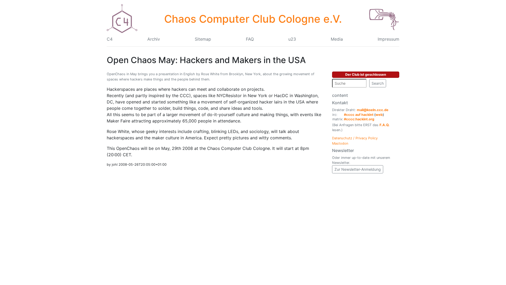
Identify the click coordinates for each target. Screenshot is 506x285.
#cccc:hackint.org (359, 119)
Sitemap (203, 39)
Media (337, 39)
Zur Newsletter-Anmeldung (357, 169)
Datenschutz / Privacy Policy (355, 138)
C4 (110, 39)
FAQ (250, 39)
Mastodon (340, 143)
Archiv (153, 39)
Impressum (388, 39)
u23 (292, 39)
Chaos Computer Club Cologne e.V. (253, 18)
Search (378, 83)
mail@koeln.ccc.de (372, 110)
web (379, 115)
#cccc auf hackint (358, 115)
